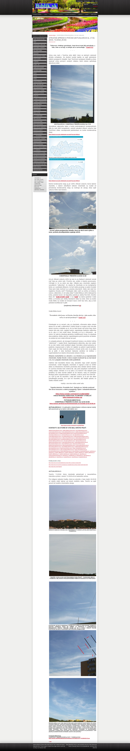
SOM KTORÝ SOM (62, 297)
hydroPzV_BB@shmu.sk (54, 454)
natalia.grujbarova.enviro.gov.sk (69, 430)
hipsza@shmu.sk (87, 455)
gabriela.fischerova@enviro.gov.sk (55, 430)
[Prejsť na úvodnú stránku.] (46, 6)
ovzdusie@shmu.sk (67, 456)
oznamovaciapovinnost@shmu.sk (55, 455)
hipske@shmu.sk (79, 455)
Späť (50, 741)
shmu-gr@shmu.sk (76, 451)
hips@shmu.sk (65, 455)
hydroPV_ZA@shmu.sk (79, 452)
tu (80, 305)
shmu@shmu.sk (59, 456)
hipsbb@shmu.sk (72, 455)
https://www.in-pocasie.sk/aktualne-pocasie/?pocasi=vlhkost (64, 134)
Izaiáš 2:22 (82, 317)
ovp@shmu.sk (92, 451)
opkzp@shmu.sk (83, 454)
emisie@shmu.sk (75, 456)
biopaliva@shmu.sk (83, 456)
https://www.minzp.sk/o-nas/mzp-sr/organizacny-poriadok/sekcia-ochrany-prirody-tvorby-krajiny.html (68, 464)
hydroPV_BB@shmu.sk (59, 452)
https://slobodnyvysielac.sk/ (72, 397)
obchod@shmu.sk (52, 456)
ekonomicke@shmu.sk (84, 451)
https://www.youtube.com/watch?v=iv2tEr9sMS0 (72, 394)
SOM (76, 297)
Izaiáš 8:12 (89, 47)
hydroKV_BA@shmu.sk (74, 454)
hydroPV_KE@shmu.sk (69, 452)
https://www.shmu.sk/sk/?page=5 (55, 466)
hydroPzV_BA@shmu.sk (89, 452)
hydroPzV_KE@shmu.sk (64, 454)
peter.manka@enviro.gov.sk (54, 449)
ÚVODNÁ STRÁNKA (52, 35)
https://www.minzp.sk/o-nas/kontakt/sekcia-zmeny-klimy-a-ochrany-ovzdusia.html (65, 462)
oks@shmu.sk (51, 452)
